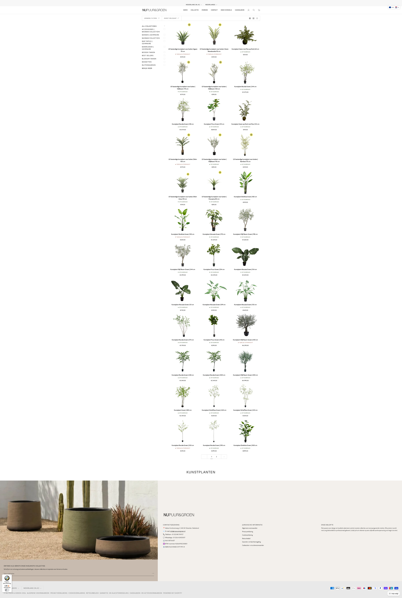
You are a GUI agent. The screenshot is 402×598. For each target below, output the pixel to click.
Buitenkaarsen (149, 63)
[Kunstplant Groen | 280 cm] (182, 393)
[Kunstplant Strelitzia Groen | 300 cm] (245, 428)
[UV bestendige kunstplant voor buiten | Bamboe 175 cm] (245, 142)
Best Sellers (147, 53)
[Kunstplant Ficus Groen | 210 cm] (214, 323)
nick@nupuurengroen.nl (177, 529)
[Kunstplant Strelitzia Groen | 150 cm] (182, 217)
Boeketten (147, 60)
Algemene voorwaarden (249, 526)
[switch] (7, 590)
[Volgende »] (224, 454)
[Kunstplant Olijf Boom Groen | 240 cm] (245, 323)
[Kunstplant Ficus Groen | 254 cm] (214, 252)
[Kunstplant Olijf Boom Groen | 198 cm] (245, 217)
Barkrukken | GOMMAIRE (148, 45)
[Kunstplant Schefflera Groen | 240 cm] (214, 393)
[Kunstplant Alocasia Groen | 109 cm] (214, 287)
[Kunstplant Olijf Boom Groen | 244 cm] (182, 252)
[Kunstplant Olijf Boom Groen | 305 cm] (245, 358)
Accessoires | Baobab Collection (151, 28)
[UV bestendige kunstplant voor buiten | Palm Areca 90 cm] (182, 180)
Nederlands (210, 2)
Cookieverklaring (247, 533)
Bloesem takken (149, 56)
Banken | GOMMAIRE (150, 33)
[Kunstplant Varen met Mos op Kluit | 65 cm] (245, 32)
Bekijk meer (147, 66)
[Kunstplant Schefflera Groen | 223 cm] (245, 393)
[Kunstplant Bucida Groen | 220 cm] (182, 428)
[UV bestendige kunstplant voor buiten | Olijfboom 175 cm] (182, 69)
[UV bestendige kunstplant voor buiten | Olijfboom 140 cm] (214, 69)
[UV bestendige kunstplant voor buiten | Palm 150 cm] (182, 142)
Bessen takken (148, 50)
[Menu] (10, 575)
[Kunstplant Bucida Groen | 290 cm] (214, 428)
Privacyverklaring (247, 529)
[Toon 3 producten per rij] (253, 16)
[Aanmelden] (152, 571)
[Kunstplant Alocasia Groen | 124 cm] (245, 252)
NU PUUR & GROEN (13, 591)
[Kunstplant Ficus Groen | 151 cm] (214, 107)
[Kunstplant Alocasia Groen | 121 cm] (182, 287)
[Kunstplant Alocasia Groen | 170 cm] (214, 217)
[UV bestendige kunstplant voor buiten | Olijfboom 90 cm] (214, 142)
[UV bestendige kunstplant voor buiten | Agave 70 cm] (182, 32)
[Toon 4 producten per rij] (257, 16)
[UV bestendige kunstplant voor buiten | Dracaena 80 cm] (214, 180)
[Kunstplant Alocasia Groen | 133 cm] (245, 287)
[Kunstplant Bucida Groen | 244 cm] (245, 69)
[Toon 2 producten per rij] (250, 16)
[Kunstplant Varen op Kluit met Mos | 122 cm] (245, 107)
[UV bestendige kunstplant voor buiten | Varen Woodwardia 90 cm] (214, 32)
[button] (194, 8)
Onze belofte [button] (327, 522)
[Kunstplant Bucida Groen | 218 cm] (182, 107)
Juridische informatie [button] (252, 522)
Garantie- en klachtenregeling (251, 539)
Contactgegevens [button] (171, 522)
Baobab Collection (151, 36)
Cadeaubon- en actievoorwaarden (253, 543)
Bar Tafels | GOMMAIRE (147, 40)
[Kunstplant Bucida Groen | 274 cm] (182, 323)
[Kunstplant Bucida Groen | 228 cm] (182, 358)
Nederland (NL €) (193, 2)
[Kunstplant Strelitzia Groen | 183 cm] (245, 180)
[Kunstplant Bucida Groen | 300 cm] (214, 358)
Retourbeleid (246, 536)
